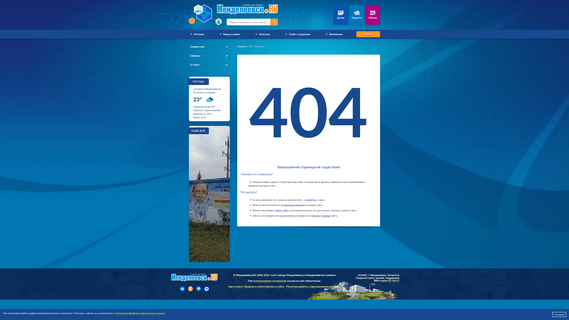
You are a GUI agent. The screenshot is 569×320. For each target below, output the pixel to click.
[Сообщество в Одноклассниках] (190, 288)
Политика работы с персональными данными (313, 286)
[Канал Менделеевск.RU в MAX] (206, 288)
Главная (241, 46)
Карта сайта (235, 286)
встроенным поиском (293, 205)
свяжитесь (310, 199)
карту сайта (281, 210)
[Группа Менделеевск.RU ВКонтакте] (182, 288)
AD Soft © (393, 280)
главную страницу (320, 215)
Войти (368, 34)
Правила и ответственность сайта (264, 286)
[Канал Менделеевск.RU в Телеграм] (198, 288)
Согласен (559, 314)
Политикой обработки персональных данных (140, 313)
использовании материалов (269, 280)
